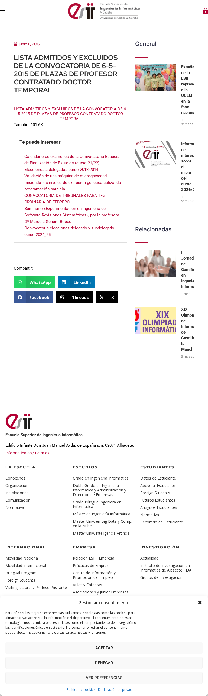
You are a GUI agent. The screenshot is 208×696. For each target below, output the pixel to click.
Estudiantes (157, 467)
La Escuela (20, 467)
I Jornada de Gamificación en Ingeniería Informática (193, 269)
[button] (200, 602)
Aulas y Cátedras (87, 584)
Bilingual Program (21, 572)
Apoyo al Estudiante (157, 485)
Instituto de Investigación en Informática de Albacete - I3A (165, 567)
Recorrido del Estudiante (161, 522)
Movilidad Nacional (22, 558)
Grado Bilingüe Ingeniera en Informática (97, 504)
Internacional (25, 547)
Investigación (160, 547)
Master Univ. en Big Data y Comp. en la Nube (102, 523)
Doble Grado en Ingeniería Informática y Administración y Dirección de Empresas (99, 490)
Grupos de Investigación (161, 577)
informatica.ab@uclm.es (27, 453)
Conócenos (15, 478)
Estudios (85, 467)
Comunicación (17, 500)
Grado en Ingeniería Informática (101, 478)
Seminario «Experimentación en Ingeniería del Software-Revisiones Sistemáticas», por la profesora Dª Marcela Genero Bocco (71, 215)
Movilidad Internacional (25, 565)
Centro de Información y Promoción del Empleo (94, 575)
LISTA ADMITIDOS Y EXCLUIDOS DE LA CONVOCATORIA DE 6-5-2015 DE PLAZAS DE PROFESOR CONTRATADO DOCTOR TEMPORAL (70, 114)
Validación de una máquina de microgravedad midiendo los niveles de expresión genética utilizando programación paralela (72, 182)
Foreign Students (155, 492)
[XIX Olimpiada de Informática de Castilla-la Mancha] (155, 320)
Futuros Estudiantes (157, 500)
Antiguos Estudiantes (158, 507)
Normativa (14, 507)
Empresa (84, 547)
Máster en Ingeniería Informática (101, 514)
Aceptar (104, 648)
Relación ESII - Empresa (93, 558)
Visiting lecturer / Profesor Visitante (36, 587)
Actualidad (149, 558)
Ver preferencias (104, 677)
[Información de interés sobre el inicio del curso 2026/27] (155, 154)
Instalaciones (16, 492)
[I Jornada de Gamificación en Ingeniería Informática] (155, 263)
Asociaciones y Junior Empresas (100, 592)
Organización (16, 485)
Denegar (104, 662)
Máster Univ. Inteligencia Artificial (102, 533)
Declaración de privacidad (118, 689)
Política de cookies (81, 689)
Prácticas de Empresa (92, 565)
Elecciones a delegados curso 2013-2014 (61, 169)
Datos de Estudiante (158, 478)
